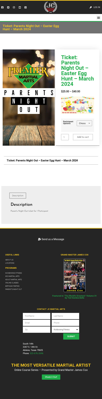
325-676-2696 (36, 353)
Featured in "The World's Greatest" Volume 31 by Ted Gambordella (74, 297)
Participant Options (68, 122)
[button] (98, 17)
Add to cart (83, 137)
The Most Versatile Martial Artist (51, 365)
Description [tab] (17, 195)
